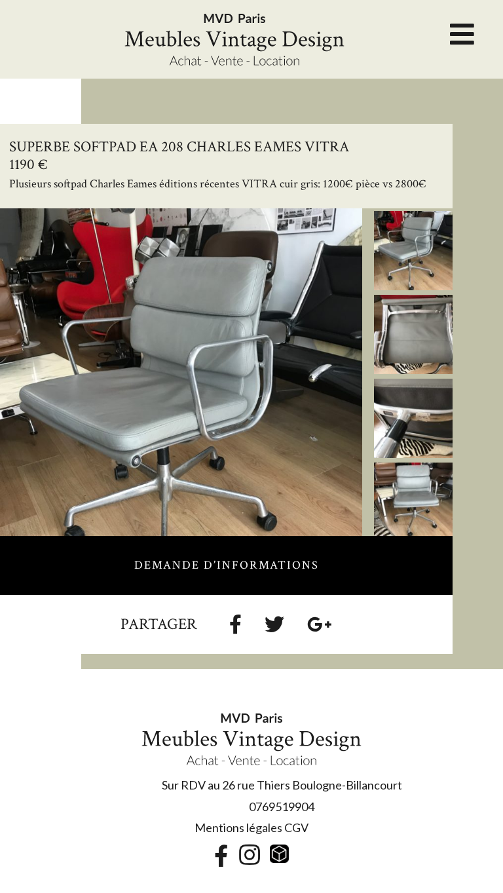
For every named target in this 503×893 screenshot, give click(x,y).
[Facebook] (235, 624)
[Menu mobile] (462, 39)
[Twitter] (274, 624)
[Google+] (319, 624)
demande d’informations (226, 565)
